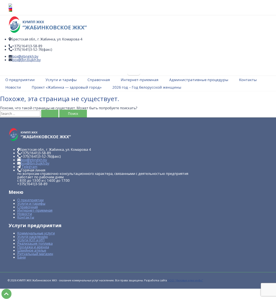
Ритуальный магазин (35, 253)
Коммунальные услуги (36, 233)
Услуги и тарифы (31, 203)
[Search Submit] (49, 113)
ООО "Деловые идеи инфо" (185, 280)
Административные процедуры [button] (198, 79)
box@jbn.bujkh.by (26, 59)
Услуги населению (32, 236)
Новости (13, 87)
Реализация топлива (35, 243)
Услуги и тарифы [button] (61, 79)
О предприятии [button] (20, 79)
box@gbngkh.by (25, 56)
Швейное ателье (31, 250)
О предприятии (30, 200)
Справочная (27, 207)
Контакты (248, 79)
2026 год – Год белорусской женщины (146, 87)
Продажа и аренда (33, 247)
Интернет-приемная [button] (139, 79)
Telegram (29, 166)
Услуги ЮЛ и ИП (31, 240)
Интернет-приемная (34, 210)
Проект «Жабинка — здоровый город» (67, 87)
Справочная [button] (99, 79)
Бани (21, 257)
